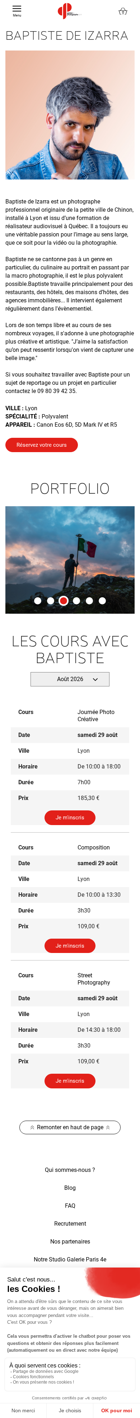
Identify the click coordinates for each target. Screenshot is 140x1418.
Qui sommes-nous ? (70, 1170)
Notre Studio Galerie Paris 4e (70, 1259)
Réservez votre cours (42, 445)
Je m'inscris (70, 817)
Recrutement (70, 1223)
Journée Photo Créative (96, 716)
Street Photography (94, 979)
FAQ (70, 1205)
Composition (94, 847)
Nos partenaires (70, 1241)
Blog (70, 1187)
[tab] (37, 600)
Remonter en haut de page (70, 1127)
